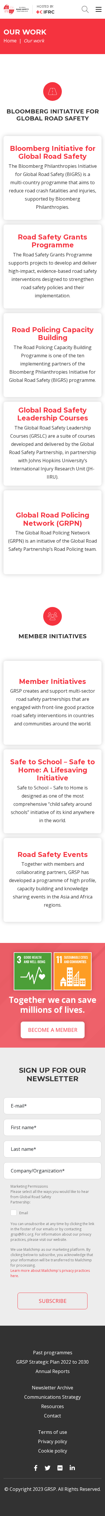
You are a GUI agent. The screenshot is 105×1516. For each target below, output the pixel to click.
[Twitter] (47, 1468)
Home (10, 40)
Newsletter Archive (52, 1387)
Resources (52, 1406)
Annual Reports (53, 1371)
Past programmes (52, 1352)
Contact (52, 1415)
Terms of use (52, 1432)
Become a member (52, 1029)
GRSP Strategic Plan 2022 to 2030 (52, 1362)
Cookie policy (52, 1451)
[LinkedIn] (72, 1468)
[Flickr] (60, 1468)
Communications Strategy (52, 1397)
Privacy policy (52, 1441)
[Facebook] (36, 1468)
